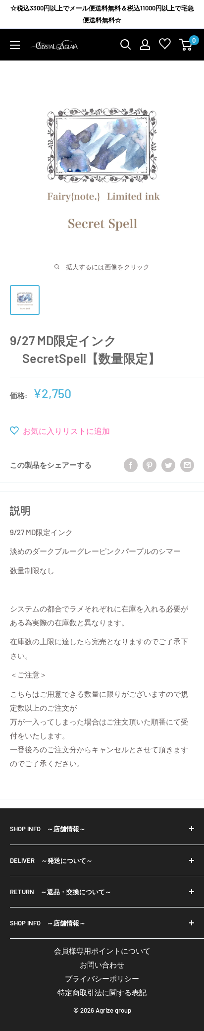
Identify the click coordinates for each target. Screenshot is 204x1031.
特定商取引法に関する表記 (102, 992)
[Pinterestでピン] (149, 464)
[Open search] (125, 44)
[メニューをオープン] (15, 45)
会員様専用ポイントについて (102, 950)
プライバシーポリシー (102, 978)
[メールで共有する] (187, 464)
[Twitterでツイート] (168, 464)
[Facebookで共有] (131, 464)
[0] (186, 45)
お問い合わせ (102, 964)
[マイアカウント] (145, 44)
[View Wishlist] (165, 46)
